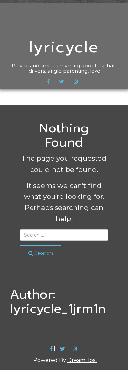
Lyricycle (64, 47)
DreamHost (82, 360)
